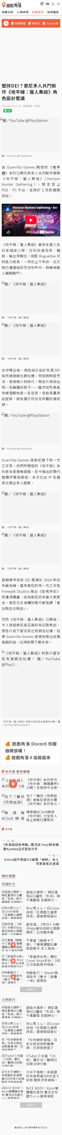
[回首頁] (12, 5)
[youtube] (47, 3)
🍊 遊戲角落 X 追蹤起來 (28, 757)
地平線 (8, 829)
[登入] (53, 3)
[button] (58, 3)
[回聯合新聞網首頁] (4, 5)
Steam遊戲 (53, 23)
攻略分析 (7, 12)
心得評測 (23, 12)
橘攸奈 (36, 23)
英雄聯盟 (20, 23)
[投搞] (42, 3)
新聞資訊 (38, 12)
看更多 (31, 989)
